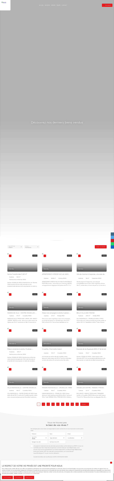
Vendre (53, 5)
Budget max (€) (36, 442)
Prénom (34, 434)
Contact (64, 5)
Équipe (58, 5)
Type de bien (53, 438)
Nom (51, 434)
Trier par (27, 246)
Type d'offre (34, 437)
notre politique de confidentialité (31, 473)
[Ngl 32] (5, 5)
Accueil (41, 5)
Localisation (71, 438)
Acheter (47, 5)
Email (69, 434)
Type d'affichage (12, 246)
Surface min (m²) (54, 442)
